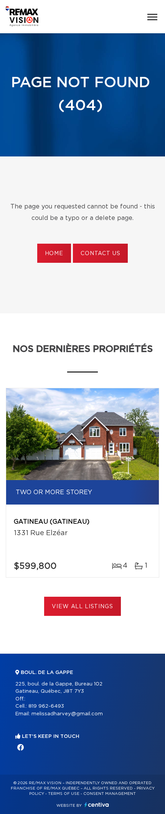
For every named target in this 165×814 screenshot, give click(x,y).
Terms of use (63, 794)
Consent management (109, 794)
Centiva (96, 804)
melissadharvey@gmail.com (67, 713)
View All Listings (82, 606)
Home (54, 253)
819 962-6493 (46, 706)
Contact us (100, 253)
